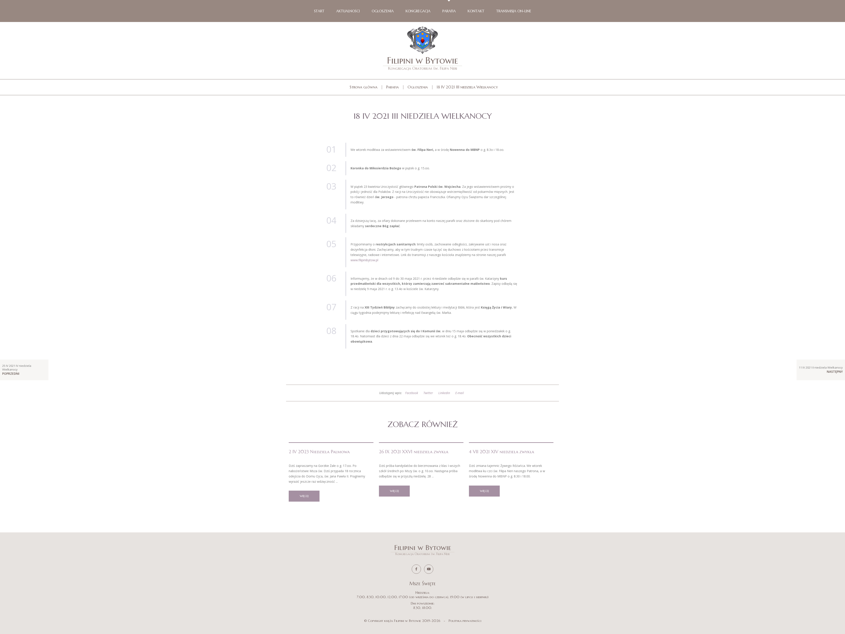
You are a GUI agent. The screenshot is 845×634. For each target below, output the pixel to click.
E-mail (459, 393)
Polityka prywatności (464, 621)
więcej (304, 496)
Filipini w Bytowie (422, 63)
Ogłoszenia (418, 87)
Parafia (392, 87)
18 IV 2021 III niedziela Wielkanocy (467, 87)
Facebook (411, 393)
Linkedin (444, 393)
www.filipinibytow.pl (364, 260)
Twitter (428, 393)
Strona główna (363, 87)
